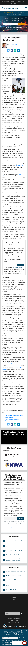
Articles (17, 12)
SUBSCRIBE (21, 24)
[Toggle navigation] (26, 8)
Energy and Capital (13, 527)
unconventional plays (8, 363)
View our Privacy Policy (17, 267)
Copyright (14, 606)
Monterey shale (20, 165)
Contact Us (14, 597)
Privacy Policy (14, 604)
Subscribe (20, 518)
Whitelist (14, 602)
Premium (14, 608)
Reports (22, 12)
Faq (14, 600)
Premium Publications (8, 12)
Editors (14, 14)
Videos (19, 14)
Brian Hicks (14, 44)
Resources (9, 14)
